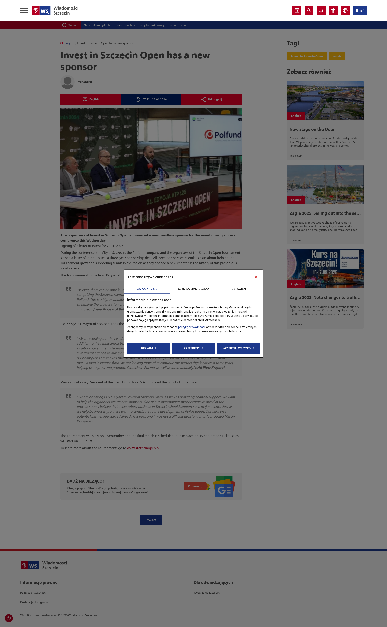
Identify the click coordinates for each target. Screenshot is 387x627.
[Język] (345, 10)
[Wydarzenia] (296, 10)
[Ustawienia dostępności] (333, 10)
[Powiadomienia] (321, 10)
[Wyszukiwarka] (309, 10)
